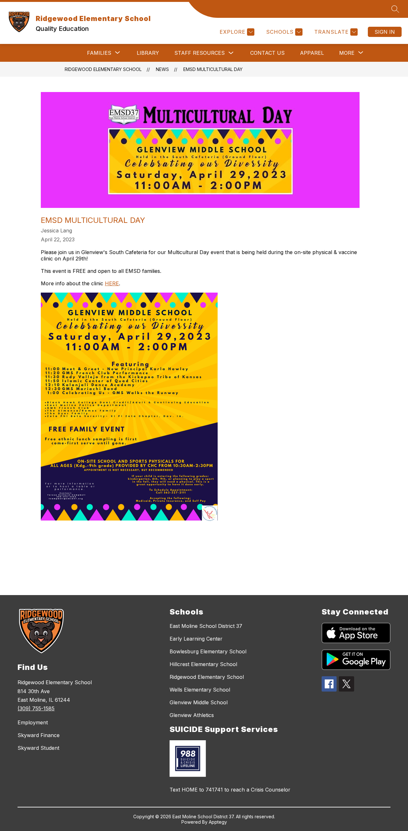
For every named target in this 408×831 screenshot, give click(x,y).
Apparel (312, 53)
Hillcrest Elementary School (203, 664)
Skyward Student (38, 748)
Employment (33, 722)
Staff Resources (199, 53)
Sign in (385, 32)
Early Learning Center (196, 639)
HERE (112, 283)
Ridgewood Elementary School (103, 69)
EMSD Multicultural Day (213, 69)
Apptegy (218, 822)
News (162, 69)
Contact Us (267, 53)
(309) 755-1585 (36, 708)
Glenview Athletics (192, 715)
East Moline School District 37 (206, 626)
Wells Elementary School (200, 689)
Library (148, 53)
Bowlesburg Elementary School (208, 651)
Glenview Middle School (199, 702)
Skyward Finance (39, 735)
